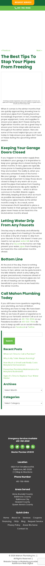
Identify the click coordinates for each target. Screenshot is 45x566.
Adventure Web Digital (22, 563)
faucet (17, 244)
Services (37, 23)
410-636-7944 (28, 322)
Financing (37, 33)
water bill (25, 241)
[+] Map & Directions (22, 472)
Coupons (37, 28)
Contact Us (22, 529)
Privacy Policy (14, 525)
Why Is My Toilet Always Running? (19, 358)
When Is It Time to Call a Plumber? (19, 354)
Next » (39, 51)
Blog (35, 38)
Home (36, 14)
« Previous (5, 51)
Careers (37, 43)
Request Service (23, 2)
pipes (22, 246)
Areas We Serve (30, 525)
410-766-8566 (23, 8)
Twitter (31, 327)
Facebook (20, 327)
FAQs (16, 521)
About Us (37, 19)
